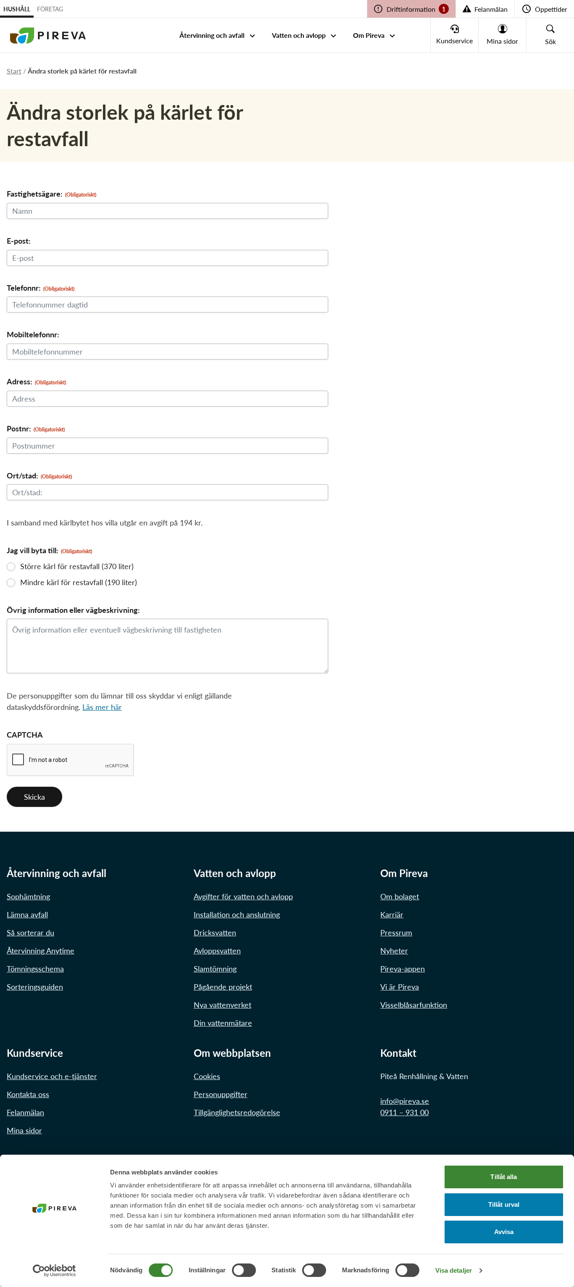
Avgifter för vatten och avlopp (243, 896)
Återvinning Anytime (40, 950)
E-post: (19, 240)
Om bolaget (399, 896)
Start (14, 71)
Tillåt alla (503, 1176)
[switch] (244, 1270)
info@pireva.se (404, 1101)
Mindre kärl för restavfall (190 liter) (78, 582)
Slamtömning (215, 968)
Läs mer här (102, 707)
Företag (50, 9)
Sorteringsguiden (35, 986)
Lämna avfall (27, 914)
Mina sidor (24, 1130)
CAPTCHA (25, 734)
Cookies (207, 1076)
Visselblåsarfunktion (413, 1004)
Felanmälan (25, 1112)
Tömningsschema (35, 968)
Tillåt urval (503, 1204)
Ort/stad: (39, 475)
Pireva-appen (402, 968)
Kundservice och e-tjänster (52, 1076)
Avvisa (504, 1231)
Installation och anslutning (237, 914)
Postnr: (36, 428)
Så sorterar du (30, 932)
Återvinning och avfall (212, 35)
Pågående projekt (223, 986)
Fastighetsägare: (51, 193)
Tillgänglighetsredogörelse (237, 1112)
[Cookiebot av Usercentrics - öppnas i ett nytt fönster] (54, 1270)
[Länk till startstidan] (48, 35)
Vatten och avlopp (299, 35)
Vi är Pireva (399, 986)
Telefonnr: (40, 287)
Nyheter (394, 950)
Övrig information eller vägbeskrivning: (73, 610)
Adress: (36, 381)
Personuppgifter (221, 1094)
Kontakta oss (28, 1094)
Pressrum (396, 932)
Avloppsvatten (217, 950)
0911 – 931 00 (404, 1112)
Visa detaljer (453, 1270)
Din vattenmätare (223, 1022)
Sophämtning (28, 896)
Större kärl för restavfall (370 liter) (77, 566)
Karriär (391, 914)
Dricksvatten (215, 932)
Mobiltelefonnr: (33, 334)
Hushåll (16, 9)
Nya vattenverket (222, 1004)
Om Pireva (368, 35)
